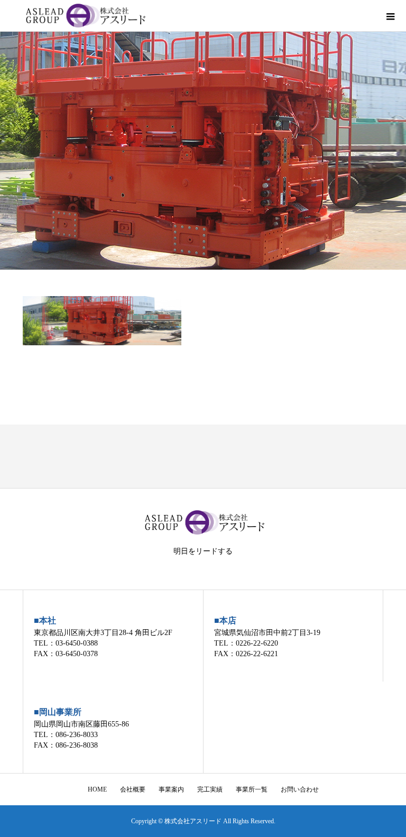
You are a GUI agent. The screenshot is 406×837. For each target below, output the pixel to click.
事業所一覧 (251, 789)
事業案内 (171, 789)
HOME (97, 789)
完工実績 (210, 789)
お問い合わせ (300, 789)
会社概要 (132, 789)
